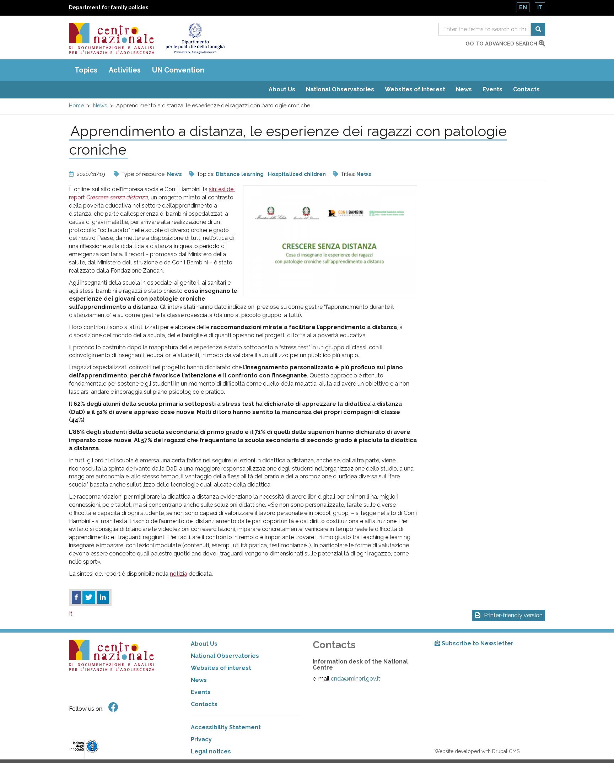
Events (492, 89)
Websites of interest (415, 89)
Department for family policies (108, 7)
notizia (178, 573)
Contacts (526, 89)
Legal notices (211, 751)
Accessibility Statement (226, 727)
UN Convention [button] (178, 70)
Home (76, 105)
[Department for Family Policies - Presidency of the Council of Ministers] (195, 38)
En (523, 7)
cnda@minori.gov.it (355, 678)
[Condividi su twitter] (88, 597)
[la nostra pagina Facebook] (113, 707)
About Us (282, 89)
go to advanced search (502, 44)
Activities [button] (125, 70)
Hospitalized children (297, 174)
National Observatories (340, 89)
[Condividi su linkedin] (103, 597)
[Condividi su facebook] (76, 597)
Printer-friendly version (513, 615)
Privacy (201, 739)
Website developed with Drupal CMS (477, 751)
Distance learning (240, 174)
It (540, 7)
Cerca (538, 29)
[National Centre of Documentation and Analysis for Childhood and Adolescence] (111, 38)
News (464, 89)
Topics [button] (86, 70)
